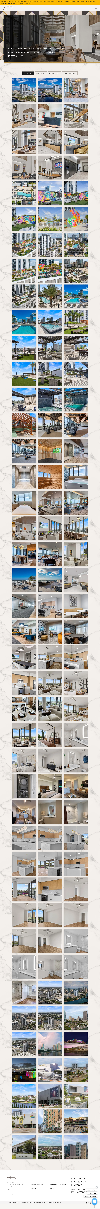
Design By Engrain (55, 1202)
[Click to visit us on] (8, 1195)
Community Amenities (58, 1184)
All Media (28, 73)
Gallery (53, 1188)
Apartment (54, 73)
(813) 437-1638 (12, 1189)
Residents (33, 1188)
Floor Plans (34, 1181)
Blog (52, 1192)
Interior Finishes (36, 1184)
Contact (33, 1192)
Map (51, 1181)
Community (41, 73)
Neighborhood (69, 73)
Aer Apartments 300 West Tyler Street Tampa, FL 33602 (15, 1184)
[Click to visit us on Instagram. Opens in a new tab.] (12, 1195)
